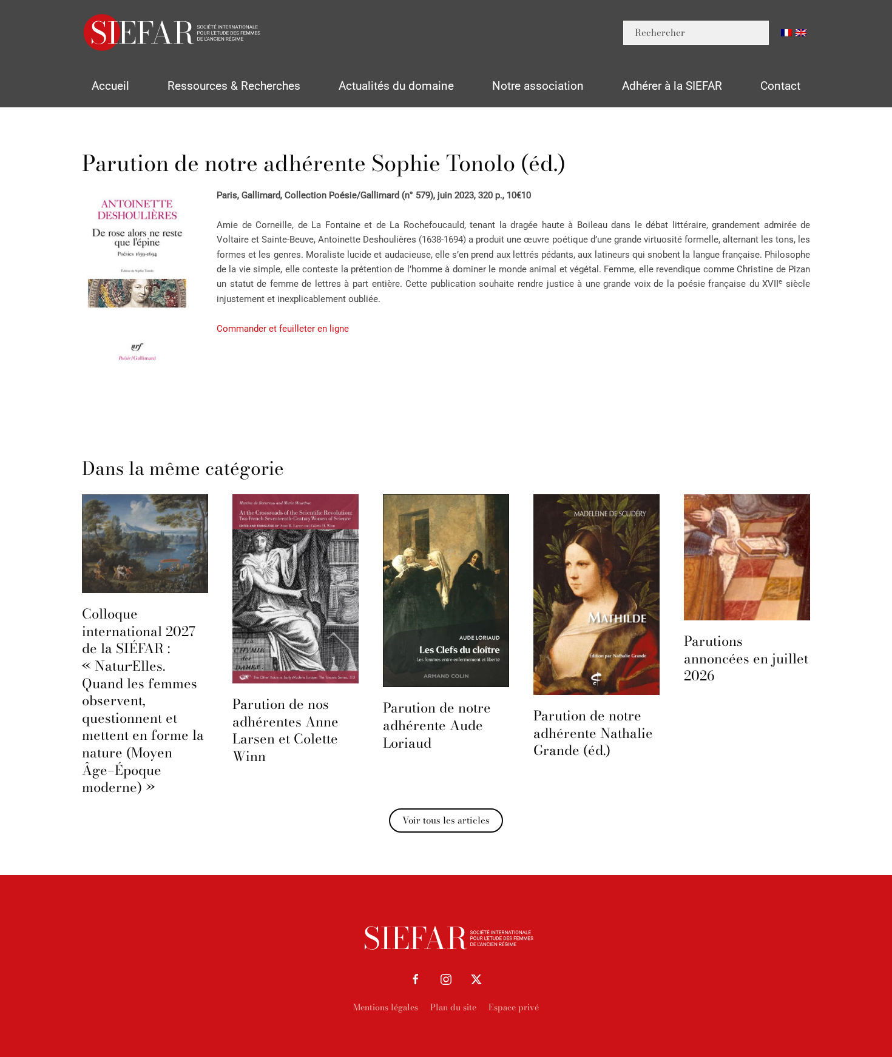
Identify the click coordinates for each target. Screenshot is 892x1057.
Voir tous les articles (446, 820)
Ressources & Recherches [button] (233, 86)
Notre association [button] (538, 86)
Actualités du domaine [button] (396, 86)
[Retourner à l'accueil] (173, 32)
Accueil (110, 86)
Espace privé (513, 1007)
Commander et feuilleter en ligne (283, 328)
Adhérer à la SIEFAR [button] (672, 86)
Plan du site (453, 1007)
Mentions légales (385, 1007)
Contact (780, 86)
